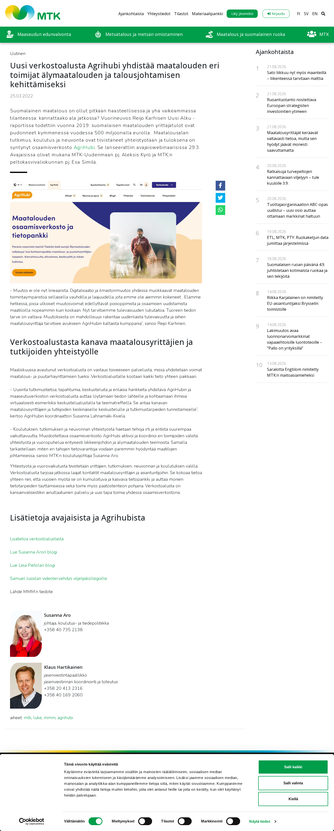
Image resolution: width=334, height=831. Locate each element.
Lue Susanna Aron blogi (33, 552)
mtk (27, 718)
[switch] (145, 821)
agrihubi (65, 718)
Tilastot (181, 13)
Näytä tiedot (259, 821)
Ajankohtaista (131, 13)
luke (37, 718)
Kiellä (293, 799)
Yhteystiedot (158, 13)
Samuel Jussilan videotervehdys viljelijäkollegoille (58, 578)
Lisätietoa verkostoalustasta (37, 539)
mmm (50, 718)
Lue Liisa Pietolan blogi (32, 565)
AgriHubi (84, 147)
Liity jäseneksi (242, 13)
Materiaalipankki (207, 13)
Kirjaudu (278, 13)
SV (306, 13)
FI (298, 13)
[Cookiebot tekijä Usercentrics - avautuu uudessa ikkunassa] (31, 821)
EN (315, 13)
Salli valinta (293, 783)
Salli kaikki (293, 767)
